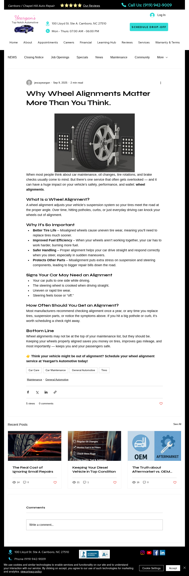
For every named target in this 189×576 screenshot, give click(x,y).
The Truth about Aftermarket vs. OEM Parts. (151, 469)
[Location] (47, 23)
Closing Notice (34, 57)
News (99, 57)
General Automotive (83, 370)
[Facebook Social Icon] (156, 552)
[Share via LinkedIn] (46, 392)
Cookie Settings (151, 568)
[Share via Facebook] (28, 392)
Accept (173, 568)
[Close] (184, 568)
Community (142, 57)
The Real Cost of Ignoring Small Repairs (32, 469)
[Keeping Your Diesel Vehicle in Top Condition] (94, 446)
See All (177, 424)
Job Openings (60, 57)
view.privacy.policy (31, 571)
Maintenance (118, 57)
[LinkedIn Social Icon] (162, 552)
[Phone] (10, 559)
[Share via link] (55, 392)
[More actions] (160, 82)
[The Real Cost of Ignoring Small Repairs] (34, 446)
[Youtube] (149, 552)
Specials (82, 57)
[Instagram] (142, 552)
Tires (104, 370)
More (160, 57)
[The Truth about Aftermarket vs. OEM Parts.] (154, 446)
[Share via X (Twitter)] (37, 392)
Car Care (34, 370)
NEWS (12, 57)
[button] (27, 42)
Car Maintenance (56, 370)
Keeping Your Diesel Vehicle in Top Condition (94, 469)
